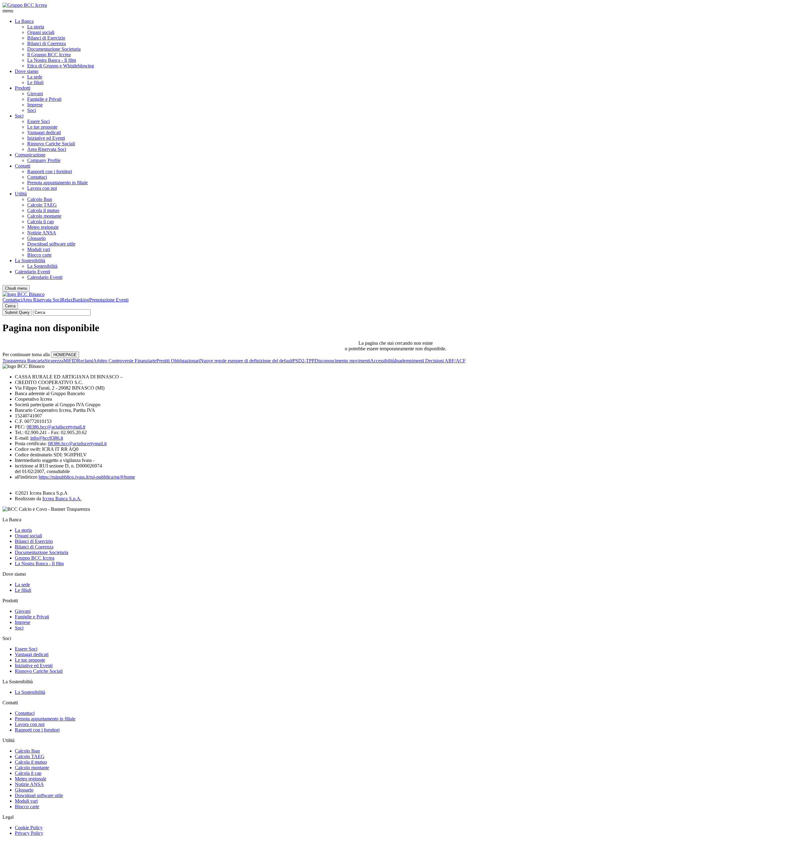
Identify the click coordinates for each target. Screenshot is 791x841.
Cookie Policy (29, 827)
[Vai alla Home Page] (23, 294)
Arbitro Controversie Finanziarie (124, 360)
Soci (31, 110)
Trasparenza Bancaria (23, 360)
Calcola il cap (40, 221)
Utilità (21, 193)
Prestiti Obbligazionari (178, 360)
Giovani (35, 93)
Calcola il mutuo (43, 210)
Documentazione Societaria (54, 49)
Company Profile (44, 160)
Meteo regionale (43, 227)
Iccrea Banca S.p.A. (62, 498)
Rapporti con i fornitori (49, 171)
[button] (395, 11)
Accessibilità (382, 360)
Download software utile (51, 243)
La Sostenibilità (30, 260)
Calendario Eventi (32, 271)
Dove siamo (26, 71)
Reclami (85, 360)
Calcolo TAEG (42, 204)
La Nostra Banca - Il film (51, 60)
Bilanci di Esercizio (46, 38)
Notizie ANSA (41, 232)
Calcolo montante (44, 216)
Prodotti (22, 88)
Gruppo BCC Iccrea (34, 558)
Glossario (36, 238)
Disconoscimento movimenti (342, 360)
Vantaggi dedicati (44, 132)
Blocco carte (39, 255)
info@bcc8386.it (46, 438)
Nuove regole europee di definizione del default (246, 360)
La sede (34, 76)
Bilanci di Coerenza (46, 43)
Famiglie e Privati (44, 99)
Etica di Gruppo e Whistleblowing (60, 65)
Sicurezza (53, 360)
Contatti (22, 166)
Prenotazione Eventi (109, 299)
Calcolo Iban (39, 199)
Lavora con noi (42, 188)
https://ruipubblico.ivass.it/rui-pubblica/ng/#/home (87, 477)
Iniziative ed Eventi (46, 138)
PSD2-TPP (304, 360)
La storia (35, 26)
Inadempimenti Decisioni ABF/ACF (430, 360)
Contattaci (37, 177)
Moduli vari (38, 249)
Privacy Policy (29, 833)
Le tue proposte (42, 127)
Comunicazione (30, 154)
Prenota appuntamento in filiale (57, 182)
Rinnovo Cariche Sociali (51, 143)
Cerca (10, 306)
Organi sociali (40, 32)
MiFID (70, 360)
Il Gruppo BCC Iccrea (49, 54)
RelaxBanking (75, 299)
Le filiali (35, 82)
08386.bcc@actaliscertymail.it (56, 426)
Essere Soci (38, 121)
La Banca (24, 21)
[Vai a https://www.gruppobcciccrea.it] (24, 5)
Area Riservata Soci (46, 149)
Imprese (35, 104)
